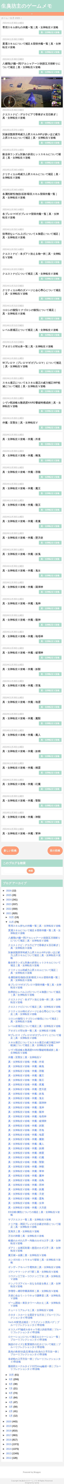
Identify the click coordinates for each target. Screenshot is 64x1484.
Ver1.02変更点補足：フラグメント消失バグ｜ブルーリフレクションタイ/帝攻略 (33, 1323)
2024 (9, 899)
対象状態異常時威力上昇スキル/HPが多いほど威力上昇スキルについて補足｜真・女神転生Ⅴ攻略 (34, 955)
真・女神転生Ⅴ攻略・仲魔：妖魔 (26, 1189)
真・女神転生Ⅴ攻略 (50, 32)
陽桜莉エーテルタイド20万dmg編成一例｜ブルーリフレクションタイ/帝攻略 (34, 1367)
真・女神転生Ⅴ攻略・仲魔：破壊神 (22, 652)
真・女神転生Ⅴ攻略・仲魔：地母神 (22, 636)
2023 (9, 904)
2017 (9, 1435)
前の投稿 (55, 850)
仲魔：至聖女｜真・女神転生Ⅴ (20, 422)
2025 (9, 895)
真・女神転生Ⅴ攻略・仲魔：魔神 (26, 1175)
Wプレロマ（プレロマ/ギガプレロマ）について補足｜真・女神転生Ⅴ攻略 (34, 1036)
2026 (9, 890)
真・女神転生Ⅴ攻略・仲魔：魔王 (21, 488)
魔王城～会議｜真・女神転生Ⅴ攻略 (27, 1255)
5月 (11, 1397)
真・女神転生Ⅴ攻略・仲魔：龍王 (21, 504)
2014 (9, 1449)
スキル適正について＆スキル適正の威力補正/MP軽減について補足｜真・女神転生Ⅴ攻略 (34, 1044)
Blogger (37, 1472)
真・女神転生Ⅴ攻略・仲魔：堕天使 (22, 537)
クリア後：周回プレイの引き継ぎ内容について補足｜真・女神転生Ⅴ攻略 (34, 1225)
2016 (9, 1439)
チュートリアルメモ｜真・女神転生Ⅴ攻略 (30, 1310)
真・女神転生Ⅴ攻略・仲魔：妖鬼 (21, 554)
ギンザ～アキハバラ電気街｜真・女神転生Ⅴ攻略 (34, 1267)
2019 (9, 1426)
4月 (11, 1402)
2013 (9, 1453)
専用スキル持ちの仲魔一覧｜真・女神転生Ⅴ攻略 (30, 27)
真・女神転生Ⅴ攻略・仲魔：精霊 (21, 767)
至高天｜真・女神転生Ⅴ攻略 (23, 1231)
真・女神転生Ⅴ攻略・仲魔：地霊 (21, 702)
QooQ (36, 1483)
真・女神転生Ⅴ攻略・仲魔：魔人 (21, 735)
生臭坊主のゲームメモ (26, 6)
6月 (11, 1393)
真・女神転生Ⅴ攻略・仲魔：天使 (26, 1193)
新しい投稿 (10, 850)
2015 (9, 1444)
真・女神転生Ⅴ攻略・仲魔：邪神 (26, 1184)
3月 (11, 1406)
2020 (9, 1421)
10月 (12, 1374)
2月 (11, 1411)
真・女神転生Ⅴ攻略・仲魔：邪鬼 (21, 685)
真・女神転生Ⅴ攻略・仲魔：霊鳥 (26, 1198)
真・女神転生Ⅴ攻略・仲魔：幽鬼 (21, 455)
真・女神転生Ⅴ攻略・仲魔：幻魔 (21, 784)
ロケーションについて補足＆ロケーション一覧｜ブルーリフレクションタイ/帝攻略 (34, 1338)
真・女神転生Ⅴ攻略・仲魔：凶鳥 (26, 1180)
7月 (11, 1388)
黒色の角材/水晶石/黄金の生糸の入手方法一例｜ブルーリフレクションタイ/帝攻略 (33, 1353)
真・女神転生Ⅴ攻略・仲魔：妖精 (21, 751)
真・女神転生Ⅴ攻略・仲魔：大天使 (27, 1207)
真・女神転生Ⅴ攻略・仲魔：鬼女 (21, 570)
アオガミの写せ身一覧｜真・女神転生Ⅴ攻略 (27, 346)
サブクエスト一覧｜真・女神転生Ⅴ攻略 (29, 1219)
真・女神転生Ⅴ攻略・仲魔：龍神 (21, 619)
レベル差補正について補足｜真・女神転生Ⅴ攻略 (30, 330)
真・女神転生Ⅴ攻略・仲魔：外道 (21, 439)
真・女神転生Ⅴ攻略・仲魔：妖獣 (21, 669)
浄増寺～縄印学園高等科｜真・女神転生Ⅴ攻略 (33, 1291)
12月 (12, 917)
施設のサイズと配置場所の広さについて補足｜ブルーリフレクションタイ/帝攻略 (34, 1345)
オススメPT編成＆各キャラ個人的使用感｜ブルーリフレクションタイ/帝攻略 (34, 1331)
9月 (11, 1379)
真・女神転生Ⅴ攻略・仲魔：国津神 (22, 587)
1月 (11, 1415)
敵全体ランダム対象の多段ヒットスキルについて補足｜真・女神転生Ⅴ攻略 (34, 964)
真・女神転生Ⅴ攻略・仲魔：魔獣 (21, 718)
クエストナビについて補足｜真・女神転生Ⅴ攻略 (30, 273)
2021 (9, 913)
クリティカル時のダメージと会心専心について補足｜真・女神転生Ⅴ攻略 (34, 1012)
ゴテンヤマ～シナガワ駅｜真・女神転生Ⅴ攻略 (33, 1271)
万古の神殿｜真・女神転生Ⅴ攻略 (26, 1236)
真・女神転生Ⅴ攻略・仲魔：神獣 (21, 817)
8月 (11, 1384)
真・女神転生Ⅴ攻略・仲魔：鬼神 (21, 603)
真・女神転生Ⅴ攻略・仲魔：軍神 (21, 833)
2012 (9, 1458)
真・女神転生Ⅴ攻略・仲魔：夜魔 (21, 521)
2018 (9, 1430)
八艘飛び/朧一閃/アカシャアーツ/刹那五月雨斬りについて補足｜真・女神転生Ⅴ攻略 (34, 939)
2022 (9, 908)
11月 (12, 922)
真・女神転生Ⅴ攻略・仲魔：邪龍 (21, 472)
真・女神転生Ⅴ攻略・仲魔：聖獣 (21, 800)
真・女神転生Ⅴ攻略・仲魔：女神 (26, 1203)
